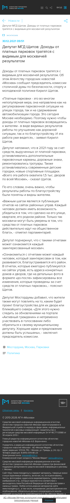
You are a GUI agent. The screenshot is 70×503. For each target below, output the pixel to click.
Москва (30, 347)
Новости (14, 20)
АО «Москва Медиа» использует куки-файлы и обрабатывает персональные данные (35, 499)
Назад (5, 21)
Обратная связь (10, 410)
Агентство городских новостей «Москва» (14, 7)
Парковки (42, 347)
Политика (13, 353)
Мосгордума (15, 347)
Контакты (28, 410)
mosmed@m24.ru (29, 455)
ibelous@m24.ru (55, 458)
